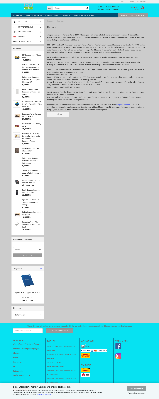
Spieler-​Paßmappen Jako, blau (27, 292)
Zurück (58, 114)
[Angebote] (41, 268)
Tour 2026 (124, 15)
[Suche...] (87, 8)
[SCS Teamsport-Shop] (28, 6)
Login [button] (132, 2)
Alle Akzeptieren (136, 388)
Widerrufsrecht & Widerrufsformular (27, 344)
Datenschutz (18, 371)
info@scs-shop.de (123, 105)
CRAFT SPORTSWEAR (34, 15)
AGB (15, 366)
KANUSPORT (18, 15)
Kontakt (16, 358)
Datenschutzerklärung (44, 394)
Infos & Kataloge (138, 15)
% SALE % (66, 15)
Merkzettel (142, 2)
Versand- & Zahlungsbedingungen (26, 349)
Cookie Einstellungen (21, 375)
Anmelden (27, 255)
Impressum (17, 362)
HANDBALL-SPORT (52, 15)
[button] (123, 1)
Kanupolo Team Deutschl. (84, 15)
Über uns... (17, 353)
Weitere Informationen (137, 393)
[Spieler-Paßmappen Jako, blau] (27, 280)
